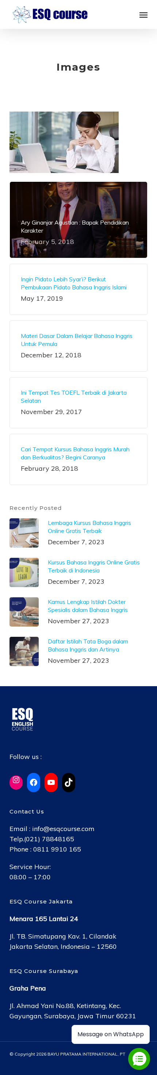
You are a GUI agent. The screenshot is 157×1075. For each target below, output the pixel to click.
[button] (143, 14)
